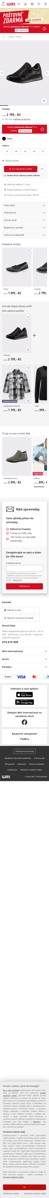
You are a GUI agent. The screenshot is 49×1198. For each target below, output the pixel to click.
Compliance (12, 770)
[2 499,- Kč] (17, 456)
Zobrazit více (17, 580)
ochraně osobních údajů (13, 1177)
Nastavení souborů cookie (35, 1193)
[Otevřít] (44, 28)
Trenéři (18, 36)
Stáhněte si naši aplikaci (24, 688)
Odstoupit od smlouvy (24, 751)
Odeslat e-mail (17, 611)
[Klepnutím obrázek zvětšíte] (44, 101)
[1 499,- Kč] (17, 267)
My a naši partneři (11, 1090)
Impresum (21, 764)
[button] (3, 4)
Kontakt (6, 602)
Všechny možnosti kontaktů (20, 618)
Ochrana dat (39, 758)
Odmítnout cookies (11, 1193)
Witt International (12, 651)
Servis (5, 659)
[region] (24, 1140)
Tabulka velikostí (12, 161)
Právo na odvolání (36, 764)
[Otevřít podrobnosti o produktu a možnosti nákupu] (28, 350)
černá (9, 139)
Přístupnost (9, 764)
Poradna (6, 666)
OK (24, 1187)
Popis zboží (9, 205)
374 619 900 (10, 642)
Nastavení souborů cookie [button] (31, 770)
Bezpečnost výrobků (13, 227)
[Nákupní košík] (45, 4)
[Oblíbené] (39, 4)
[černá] (4, 139)
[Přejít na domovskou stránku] (11, 4)
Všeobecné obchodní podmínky (18, 758)
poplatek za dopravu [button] (22, 119)
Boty (11, 36)
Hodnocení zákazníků (14, 235)
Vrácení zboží (10, 220)
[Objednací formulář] (32, 4)
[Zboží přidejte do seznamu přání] (42, 169)
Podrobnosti (10, 212)
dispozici (36, 1121)
